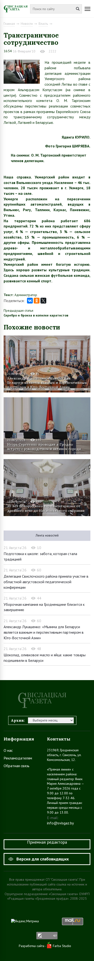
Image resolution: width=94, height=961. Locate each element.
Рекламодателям (18, 758)
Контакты (58, 739)
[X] (43, 300)
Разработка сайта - (33, 946)
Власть (43, 23)
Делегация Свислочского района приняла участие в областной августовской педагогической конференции (46, 581)
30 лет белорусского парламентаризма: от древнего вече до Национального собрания (46, 508)
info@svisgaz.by (60, 823)
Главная (9, 23)
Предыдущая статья (18, 310)
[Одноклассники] (37, 300)
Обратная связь (16, 765)
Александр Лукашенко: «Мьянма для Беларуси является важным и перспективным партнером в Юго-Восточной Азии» (47, 382)
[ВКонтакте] (30, 300)
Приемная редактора (47, 842)
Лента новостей (47, 535)
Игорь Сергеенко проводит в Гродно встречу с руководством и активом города (44, 446)
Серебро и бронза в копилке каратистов (36, 315)
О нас (8, 750)
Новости (27, 23)
